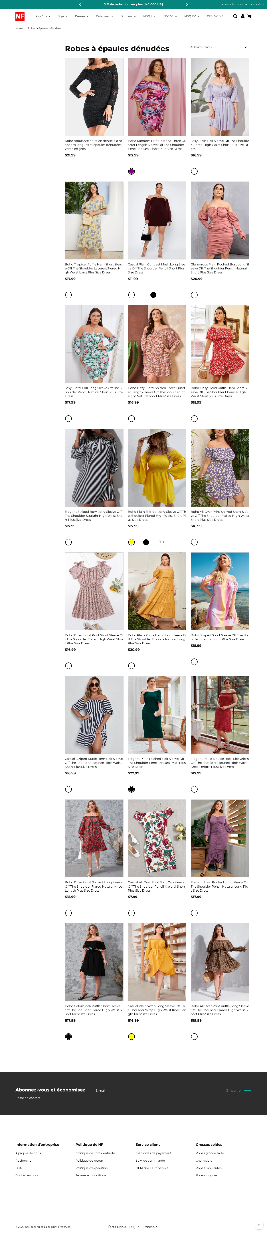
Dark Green (139, 789)
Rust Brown (139, 295)
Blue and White (68, 789)
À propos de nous (28, 1153)
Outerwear (103, 16)
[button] (235, 16)
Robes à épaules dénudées (44, 28)
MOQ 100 (190, 16)
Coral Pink (194, 295)
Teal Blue (146, 295)
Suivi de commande (150, 1160)
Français (256, 4)
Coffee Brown (194, 1036)
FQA (18, 1168)
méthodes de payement (153, 1153)
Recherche (23, 1160)
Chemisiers (204, 1160)
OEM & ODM (215, 16)
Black (153, 295)
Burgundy (131, 295)
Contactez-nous (27, 1175)
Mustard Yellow (131, 666)
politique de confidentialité (95, 1153)
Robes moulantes (209, 1168)
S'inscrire (233, 1091)
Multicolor (68, 295)
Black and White (68, 542)
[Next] (187, 4)
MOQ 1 (147, 16)
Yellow (131, 542)
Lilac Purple (194, 171)
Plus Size (42, 16)
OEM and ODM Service (152, 1168)
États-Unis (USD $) (232, 4)
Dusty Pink (68, 666)
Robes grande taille (210, 1153)
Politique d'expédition (92, 1168)
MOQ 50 (168, 16)
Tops (61, 16)
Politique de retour (89, 1160)
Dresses (80, 16)
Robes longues (207, 1175)
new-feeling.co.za (36, 1226)
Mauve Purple (194, 913)
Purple (131, 171)
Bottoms (127, 16)
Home (19, 28)
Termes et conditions (91, 1175)
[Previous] (80, 4)
